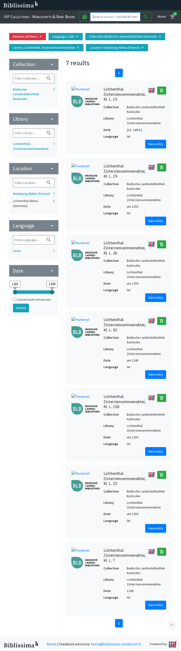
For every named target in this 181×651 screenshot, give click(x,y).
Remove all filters (27, 36)
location (34, 168)
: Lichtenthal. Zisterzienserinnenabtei (46, 47)
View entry (155, 144)
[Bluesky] (135, 5)
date (34, 271)
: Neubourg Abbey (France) (117, 47)
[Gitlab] (165, 5)
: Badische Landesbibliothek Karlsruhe (125, 36)
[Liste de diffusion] (119, 5)
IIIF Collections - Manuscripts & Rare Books (39, 16)
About (161, 16)
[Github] (157, 5)
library (34, 119)
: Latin (65, 36)
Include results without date (34, 299)
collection (34, 64)
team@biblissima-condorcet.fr (116, 644)
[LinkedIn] (127, 5)
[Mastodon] (142, 5)
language (34, 225)
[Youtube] (150, 5)
